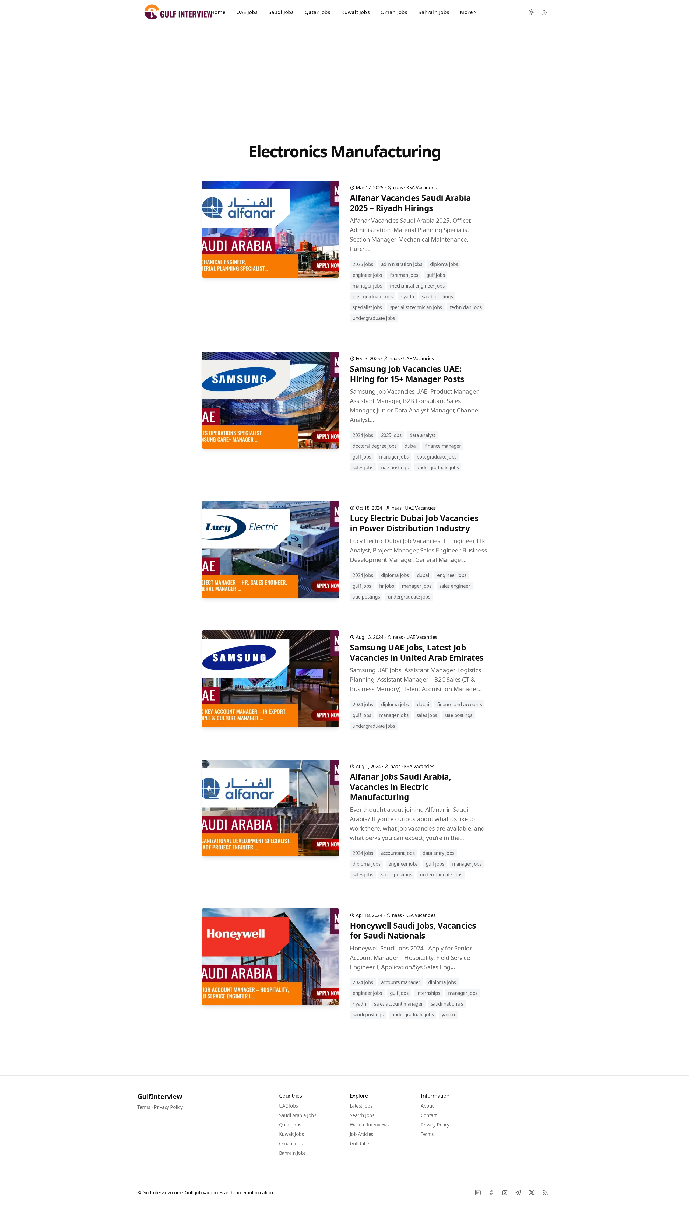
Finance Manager (443, 446)
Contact (429, 1115)
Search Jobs (362, 1115)
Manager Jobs (367, 285)
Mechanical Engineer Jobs (417, 285)
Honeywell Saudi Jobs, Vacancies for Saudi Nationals (413, 931)
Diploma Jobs (444, 264)
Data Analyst (422, 435)
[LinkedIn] (477, 1192)
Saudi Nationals (447, 1003)
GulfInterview (159, 1096)
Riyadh (407, 296)
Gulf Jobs (435, 275)
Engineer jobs (367, 275)
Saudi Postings (437, 296)
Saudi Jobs (281, 12)
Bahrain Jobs (433, 12)
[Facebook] (491, 1192)
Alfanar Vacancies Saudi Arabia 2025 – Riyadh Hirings (410, 203)
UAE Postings (394, 467)
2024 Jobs (363, 435)
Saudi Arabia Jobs (297, 1115)
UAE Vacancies (418, 358)
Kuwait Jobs (355, 12)
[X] (531, 1192)
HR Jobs (386, 586)
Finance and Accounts (459, 704)
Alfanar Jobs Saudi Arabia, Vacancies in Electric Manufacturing (400, 787)
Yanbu (448, 1014)
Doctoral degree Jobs (374, 446)
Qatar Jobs (318, 12)
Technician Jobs (466, 307)
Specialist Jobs (367, 307)
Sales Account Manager (398, 1003)
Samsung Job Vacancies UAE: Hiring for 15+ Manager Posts (407, 374)
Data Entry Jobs (438, 853)
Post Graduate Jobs (372, 296)
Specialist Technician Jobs (416, 307)
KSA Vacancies (421, 187)
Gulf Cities (360, 1143)
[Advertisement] (344, 73)
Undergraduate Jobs (374, 318)
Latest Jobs (361, 1106)
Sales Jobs (363, 467)
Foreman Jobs (404, 275)
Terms (143, 1107)
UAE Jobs (247, 12)
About (427, 1106)
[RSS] (545, 1192)
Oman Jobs (394, 12)
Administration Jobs (401, 264)
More (466, 12)
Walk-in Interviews (369, 1124)
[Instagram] (504, 1192)
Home (218, 12)
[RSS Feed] (545, 12)
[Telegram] (518, 1192)
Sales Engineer (454, 586)
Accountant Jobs (398, 853)
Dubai (411, 446)
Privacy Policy (168, 1107)
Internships (428, 993)
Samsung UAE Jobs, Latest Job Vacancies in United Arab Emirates (417, 652)
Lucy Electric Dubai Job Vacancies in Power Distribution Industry (414, 523)
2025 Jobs (363, 264)
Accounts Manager (400, 982)
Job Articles (361, 1134)
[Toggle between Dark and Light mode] (531, 12)
